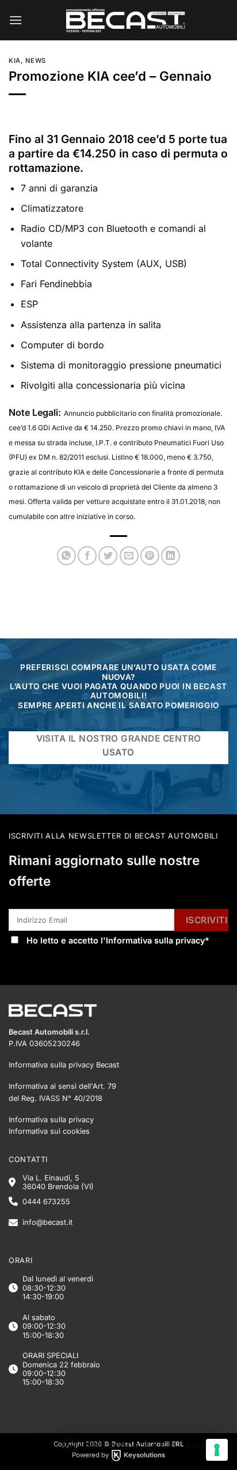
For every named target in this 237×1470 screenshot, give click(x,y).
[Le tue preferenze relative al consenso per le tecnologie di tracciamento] (217, 1450)
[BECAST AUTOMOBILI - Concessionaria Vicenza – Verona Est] (125, 20)
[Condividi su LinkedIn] (170, 555)
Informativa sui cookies (49, 1131)
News (35, 61)
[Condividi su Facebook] (87, 555)
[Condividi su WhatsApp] (66, 555)
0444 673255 (46, 1201)
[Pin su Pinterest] (149, 555)
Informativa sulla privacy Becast (64, 1065)
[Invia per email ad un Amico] (129, 555)
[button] (15, 20)
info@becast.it (47, 1222)
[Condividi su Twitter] (107, 555)
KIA (15, 61)
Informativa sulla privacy (155, 940)
